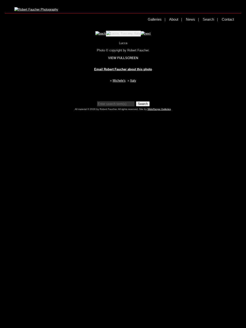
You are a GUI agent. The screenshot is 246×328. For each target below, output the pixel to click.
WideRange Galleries (159, 109)
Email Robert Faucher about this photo (123, 69)
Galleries (155, 19)
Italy (133, 80)
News (190, 19)
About (173, 19)
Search (208, 19)
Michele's (119, 80)
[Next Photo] (146, 33)
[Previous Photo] (100, 33)
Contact (228, 19)
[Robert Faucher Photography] (36, 9)
